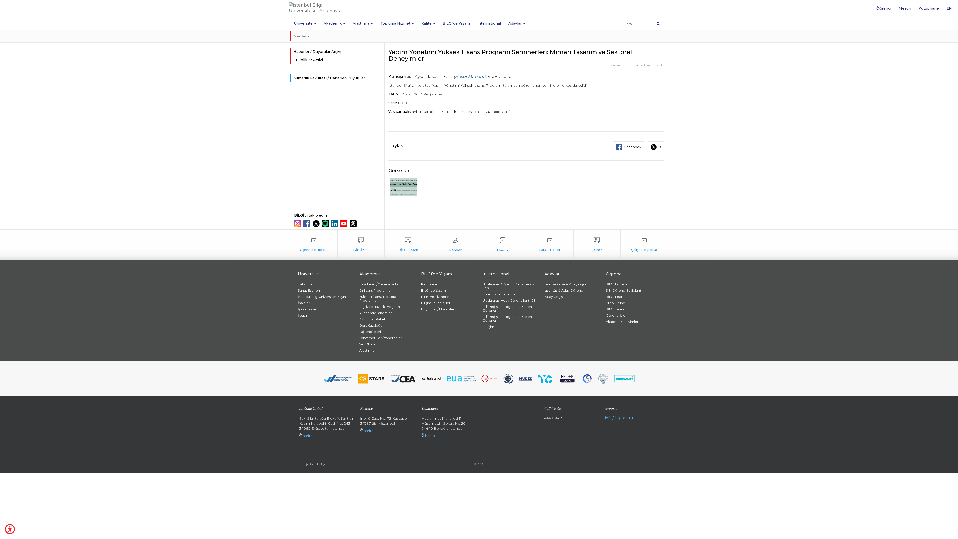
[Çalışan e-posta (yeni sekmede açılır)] (644, 245)
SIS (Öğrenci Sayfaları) (623, 290)
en (951, 10)
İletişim (303, 315)
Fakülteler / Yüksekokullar (379, 284)
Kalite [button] (427, 23)
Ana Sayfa (302, 36)
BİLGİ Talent (615, 309)
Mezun (905, 8)
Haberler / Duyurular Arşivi (317, 51)
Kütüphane (929, 8)
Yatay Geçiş (553, 297)
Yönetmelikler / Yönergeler (380, 338)
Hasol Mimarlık (471, 76)
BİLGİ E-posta (617, 284)
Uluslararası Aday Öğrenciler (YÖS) (510, 300)
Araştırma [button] (361, 23)
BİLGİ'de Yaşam (456, 23)
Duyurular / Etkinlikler (437, 309)
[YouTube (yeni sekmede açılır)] (344, 223)
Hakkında (305, 284)
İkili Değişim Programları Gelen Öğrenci (507, 318)
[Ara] (658, 24)
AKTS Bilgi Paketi (372, 319)
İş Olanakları (307, 309)
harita (307, 436)
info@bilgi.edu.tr (619, 418)
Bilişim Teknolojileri (436, 303)
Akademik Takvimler (375, 313)
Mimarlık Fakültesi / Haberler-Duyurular (329, 78)
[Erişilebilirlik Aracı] (10, 529)
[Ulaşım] (502, 245)
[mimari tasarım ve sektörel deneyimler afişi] (403, 188)
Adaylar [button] (515, 23)
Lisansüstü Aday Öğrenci (564, 290)
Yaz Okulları (368, 344)
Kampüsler (430, 284)
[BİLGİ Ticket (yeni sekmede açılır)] (549, 245)
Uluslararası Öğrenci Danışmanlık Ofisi (508, 286)
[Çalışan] (597, 245)
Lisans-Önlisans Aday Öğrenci (567, 284)
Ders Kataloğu (370, 325)
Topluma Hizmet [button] (395, 23)
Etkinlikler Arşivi (308, 60)
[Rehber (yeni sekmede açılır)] (455, 245)
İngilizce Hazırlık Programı (380, 307)
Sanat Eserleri (309, 290)
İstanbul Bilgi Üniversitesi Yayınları (324, 297)
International (489, 23)
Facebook (632, 147)
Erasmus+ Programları (500, 294)
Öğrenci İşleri (370, 332)
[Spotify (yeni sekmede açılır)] (326, 223)
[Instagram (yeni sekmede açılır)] (298, 223)
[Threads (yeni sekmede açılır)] (354, 223)
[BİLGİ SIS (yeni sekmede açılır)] (361, 245)
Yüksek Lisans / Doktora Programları (377, 298)
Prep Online (615, 303)
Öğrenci (883, 8)
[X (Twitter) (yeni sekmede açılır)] (317, 223)
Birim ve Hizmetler (436, 297)
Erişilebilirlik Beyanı (315, 464)
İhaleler (304, 303)
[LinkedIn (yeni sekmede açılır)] (335, 223)
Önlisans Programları (375, 290)
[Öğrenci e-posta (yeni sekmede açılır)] (313, 245)
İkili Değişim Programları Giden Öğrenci (507, 308)
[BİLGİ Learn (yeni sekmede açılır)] (408, 245)
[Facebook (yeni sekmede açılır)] (307, 223)
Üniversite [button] (304, 23)
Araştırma (367, 350)
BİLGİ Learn (615, 297)
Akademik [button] (333, 23)
